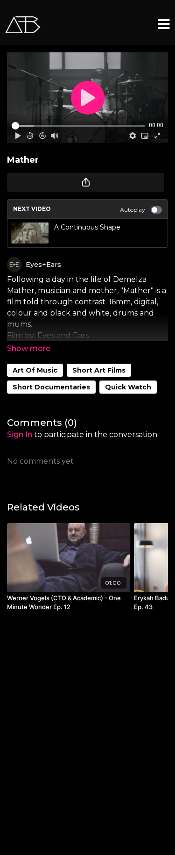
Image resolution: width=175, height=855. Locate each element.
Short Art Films (99, 370)
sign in (19, 434)
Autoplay (132, 209)
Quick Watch (128, 387)
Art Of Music (35, 370)
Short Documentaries (51, 387)
